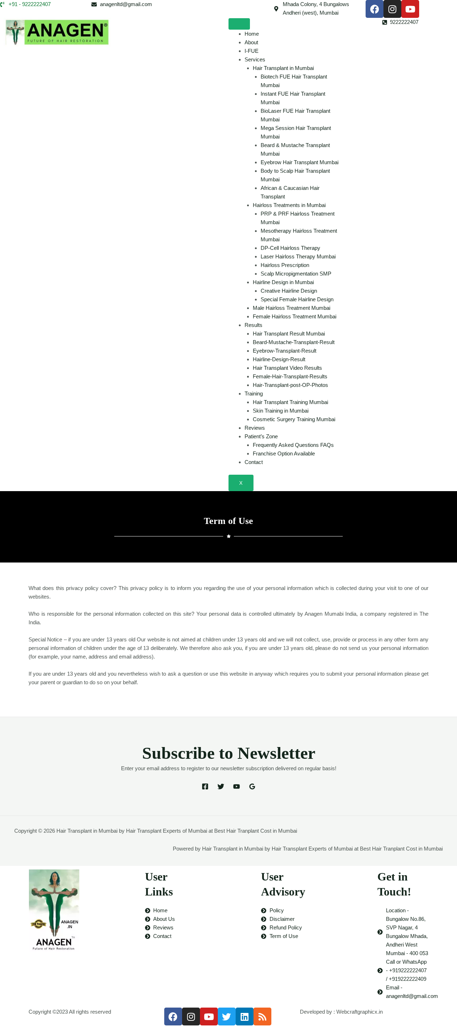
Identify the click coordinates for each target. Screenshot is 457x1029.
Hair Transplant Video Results (287, 368)
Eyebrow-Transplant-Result (284, 351)
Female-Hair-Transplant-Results (290, 376)
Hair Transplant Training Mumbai (290, 402)
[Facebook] (205, 788)
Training (254, 393)
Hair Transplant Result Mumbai (289, 334)
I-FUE (251, 51)
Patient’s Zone (261, 436)
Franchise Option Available (284, 453)
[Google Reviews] (252, 788)
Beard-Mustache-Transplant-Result (294, 342)
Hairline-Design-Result (279, 359)
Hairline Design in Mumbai (283, 282)
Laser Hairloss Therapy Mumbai (298, 256)
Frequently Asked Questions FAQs (293, 445)
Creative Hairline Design (289, 291)
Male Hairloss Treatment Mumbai (291, 308)
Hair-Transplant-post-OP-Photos (290, 385)
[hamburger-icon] (239, 24)
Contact (254, 462)
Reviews (255, 428)
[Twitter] (220, 788)
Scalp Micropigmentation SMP (296, 274)
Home (252, 34)
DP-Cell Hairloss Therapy (290, 248)
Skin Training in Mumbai (280, 411)
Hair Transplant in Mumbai (283, 68)
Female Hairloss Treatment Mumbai (294, 316)
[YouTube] (236, 788)
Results (253, 325)
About (251, 42)
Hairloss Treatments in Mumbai (289, 205)
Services (255, 59)
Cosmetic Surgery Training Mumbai (294, 419)
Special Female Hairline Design (297, 299)
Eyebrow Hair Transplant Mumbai (299, 162)
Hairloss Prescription (285, 265)
